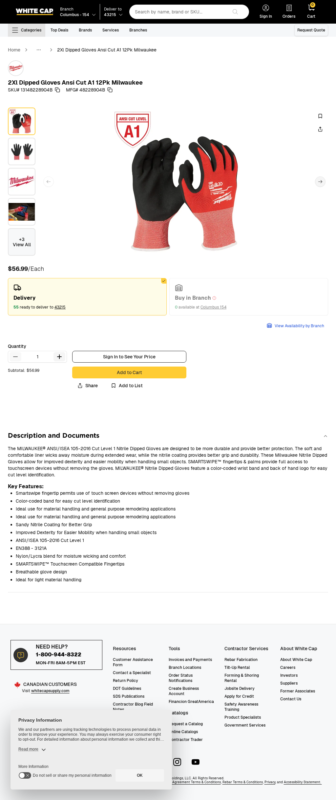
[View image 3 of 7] (21, 181)
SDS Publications (128, 696)
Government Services (244, 725)
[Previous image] (48, 181)
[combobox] (178, 11)
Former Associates (297, 691)
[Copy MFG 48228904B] (110, 90)
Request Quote (311, 30)
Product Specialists (242, 717)
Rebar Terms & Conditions (242, 782)
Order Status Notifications (181, 678)
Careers (287, 667)
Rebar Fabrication (241, 659)
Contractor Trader (186, 739)
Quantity (17, 346)
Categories (31, 30)
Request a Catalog (186, 724)
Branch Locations (185, 667)
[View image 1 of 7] (21, 121)
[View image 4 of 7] (21, 212)
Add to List (131, 386)
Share (91, 386)
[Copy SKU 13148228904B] (57, 90)
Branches (138, 30)
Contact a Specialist (132, 672)
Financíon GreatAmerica (191, 701)
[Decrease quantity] (15, 356)
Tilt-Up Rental (237, 667)
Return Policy (125, 680)
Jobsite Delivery (239, 688)
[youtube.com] (196, 762)
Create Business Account (184, 691)
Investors (289, 675)
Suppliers (289, 683)
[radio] (87, 296)
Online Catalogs (183, 731)
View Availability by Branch (299, 326)
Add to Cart (129, 372)
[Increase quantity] (59, 356)
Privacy (269, 782)
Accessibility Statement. (303, 782)
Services (110, 30)
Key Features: (26, 486)
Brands (85, 30)
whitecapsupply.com (50, 690)
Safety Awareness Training (241, 707)
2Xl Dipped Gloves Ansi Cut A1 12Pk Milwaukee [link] (107, 50)
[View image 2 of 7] (21, 151)
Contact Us (290, 699)
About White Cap (296, 659)
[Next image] (320, 181)
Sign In (266, 16)
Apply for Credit (239, 696)
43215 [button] (60, 307)
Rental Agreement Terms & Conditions (191, 782)
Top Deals (59, 30)
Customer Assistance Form (133, 662)
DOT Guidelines (127, 688)
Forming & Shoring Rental (241, 678)
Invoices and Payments (190, 659)
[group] (168, 296)
